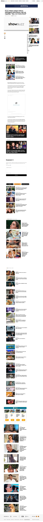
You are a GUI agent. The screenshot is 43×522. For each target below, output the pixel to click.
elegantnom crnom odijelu (20, 87)
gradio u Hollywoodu (22, 119)
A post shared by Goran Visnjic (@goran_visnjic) (16, 113)
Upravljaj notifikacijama (27, 519)
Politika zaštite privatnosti (16, 519)
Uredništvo (5, 519)
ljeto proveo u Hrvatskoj (16, 116)
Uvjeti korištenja (12, 519)
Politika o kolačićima (21, 519)
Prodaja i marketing (8, 519)
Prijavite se (16, 175)
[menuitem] (42, 1)
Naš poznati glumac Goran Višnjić (12, 82)
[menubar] (42, 1)
